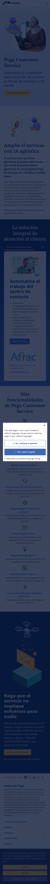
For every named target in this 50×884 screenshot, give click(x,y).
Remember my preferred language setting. (23, 459)
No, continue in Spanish (26, 443)
